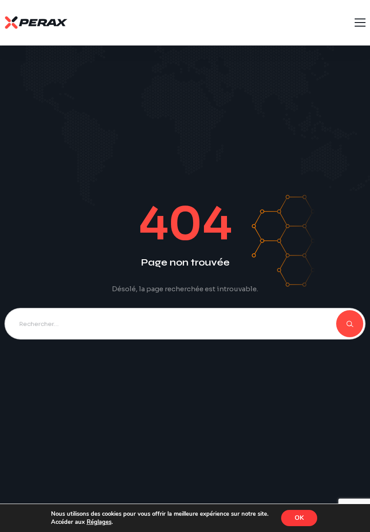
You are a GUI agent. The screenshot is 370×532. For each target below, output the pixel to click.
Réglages (99, 522)
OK (299, 518)
